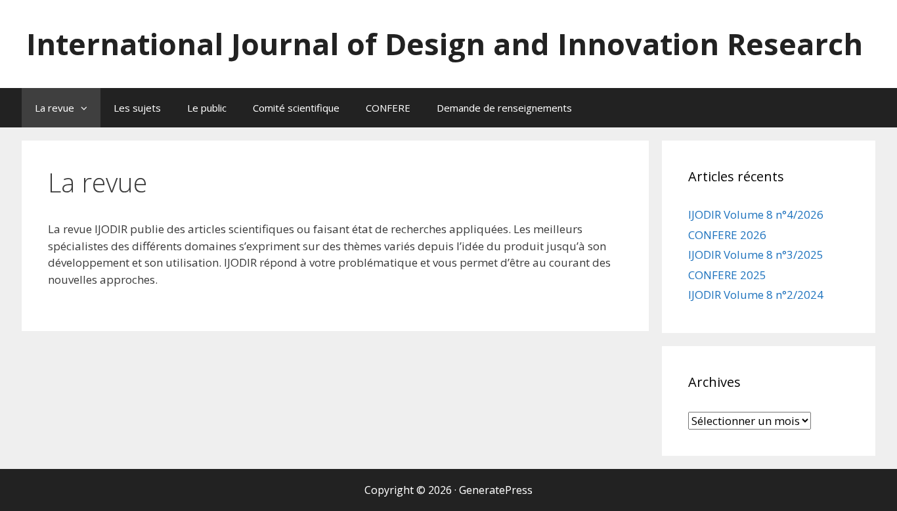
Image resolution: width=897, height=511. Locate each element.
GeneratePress (496, 490)
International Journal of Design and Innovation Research (444, 44)
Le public (207, 107)
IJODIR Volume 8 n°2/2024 (755, 294)
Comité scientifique (296, 107)
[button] (87, 107)
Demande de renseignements (504, 107)
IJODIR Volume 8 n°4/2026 (755, 214)
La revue (54, 107)
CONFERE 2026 (727, 234)
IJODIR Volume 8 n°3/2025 (755, 254)
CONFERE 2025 (727, 274)
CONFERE (388, 107)
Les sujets (137, 107)
